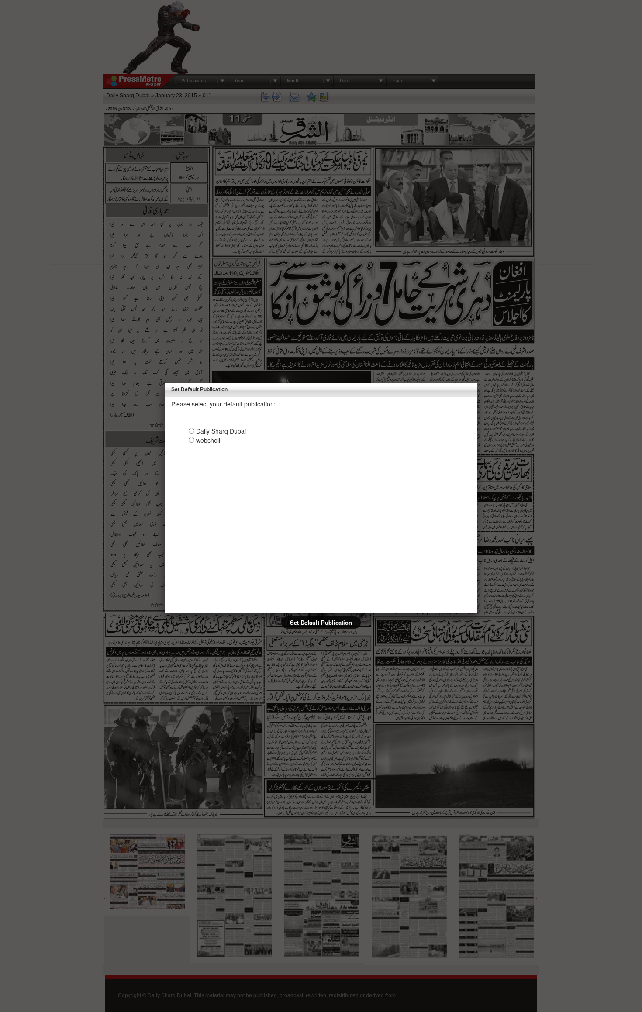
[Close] (477, 383)
